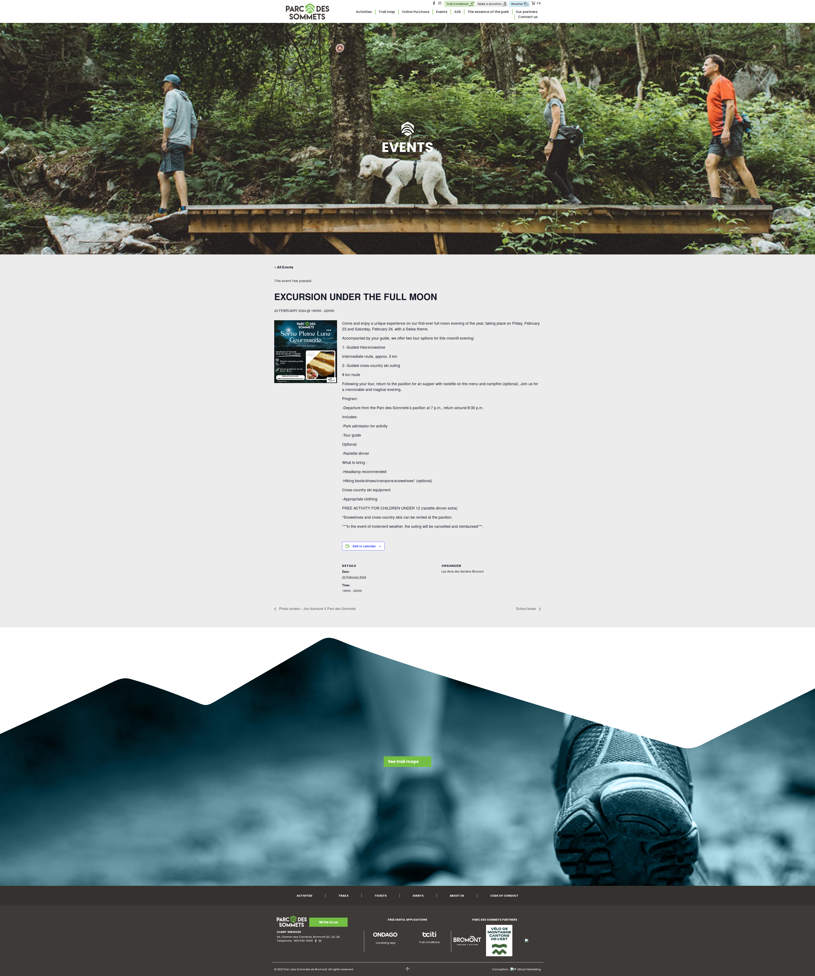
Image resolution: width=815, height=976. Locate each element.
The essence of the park (488, 11)
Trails (343, 895)
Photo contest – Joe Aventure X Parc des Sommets (317, 608)
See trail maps (403, 761)
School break (526, 608)
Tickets (381, 895)
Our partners (527, 11)
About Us (457, 895)
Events (441, 11)
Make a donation (490, 4)
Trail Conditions (457, 4)
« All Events (283, 267)
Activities (364, 11)
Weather (517, 4)
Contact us (528, 16)
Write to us (328, 922)
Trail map (387, 11)
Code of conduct (504, 895)
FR (539, 3)
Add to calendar (364, 546)
